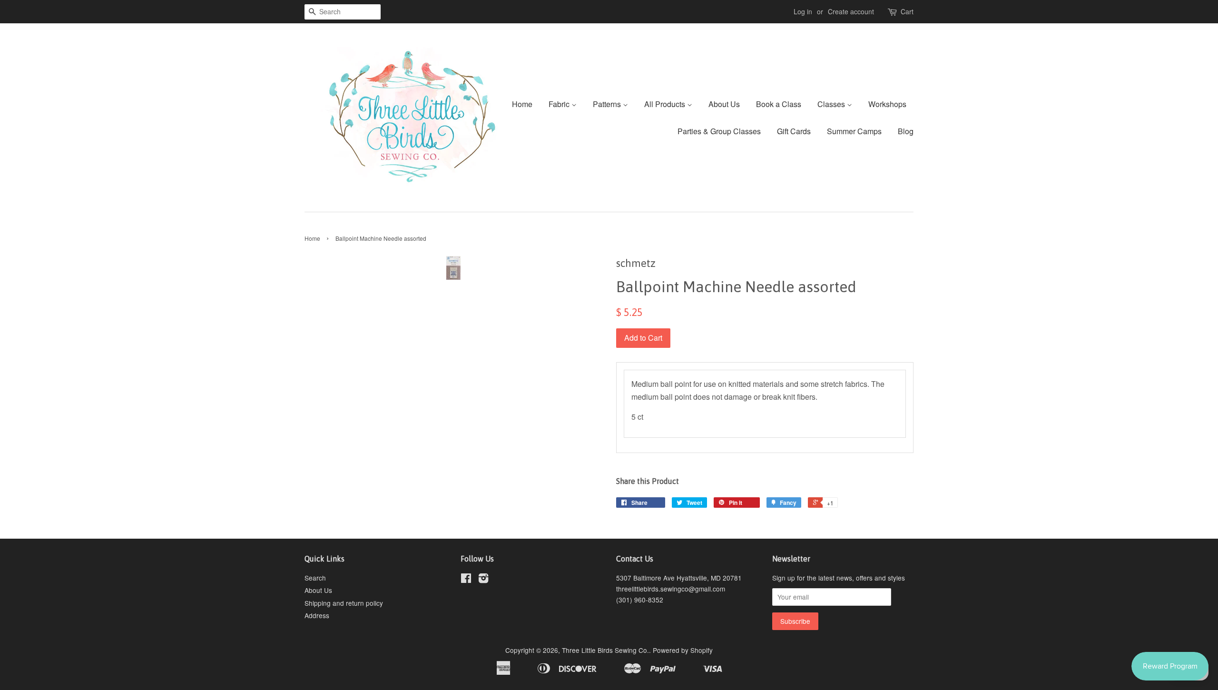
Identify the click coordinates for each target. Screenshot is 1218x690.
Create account (851, 11)
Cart (907, 11)
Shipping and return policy (343, 603)
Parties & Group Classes (719, 131)
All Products (665, 104)
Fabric (560, 104)
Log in (803, 11)
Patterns (608, 104)
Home (522, 104)
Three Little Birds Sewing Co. (605, 650)
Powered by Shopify (683, 650)
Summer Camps (854, 131)
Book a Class (778, 104)
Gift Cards (794, 131)
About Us (724, 104)
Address (316, 615)
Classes (832, 104)
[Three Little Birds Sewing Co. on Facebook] (466, 579)
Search (315, 577)
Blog (906, 131)
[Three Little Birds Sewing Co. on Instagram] (483, 579)
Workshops (887, 104)
